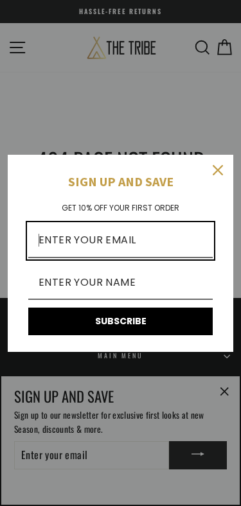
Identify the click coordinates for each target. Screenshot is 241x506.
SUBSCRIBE (121, 321)
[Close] (217, 170)
